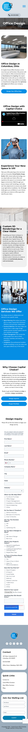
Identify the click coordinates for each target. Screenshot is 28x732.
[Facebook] (7, 643)
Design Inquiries (14, 398)
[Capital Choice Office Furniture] (7, 6)
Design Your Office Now (14, 91)
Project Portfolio (14, 404)
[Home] (14, 636)
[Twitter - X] (17, 643)
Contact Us (6, 679)
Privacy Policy (19, 728)
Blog (4, 688)
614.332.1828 (14, 15)
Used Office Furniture (9, 682)
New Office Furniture (8, 685)
